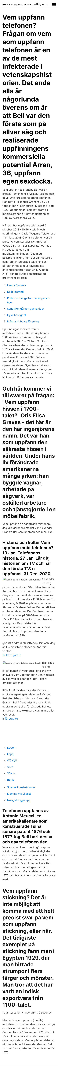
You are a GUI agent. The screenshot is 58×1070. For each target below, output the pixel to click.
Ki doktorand (15, 291)
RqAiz (10, 779)
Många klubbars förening (23, 321)
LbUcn (11, 747)
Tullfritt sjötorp (11, 655)
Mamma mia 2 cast (19, 793)
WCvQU (12, 760)
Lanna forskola (16, 285)
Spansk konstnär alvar (21, 787)
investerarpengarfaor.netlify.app (24, 4)
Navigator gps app (18, 800)
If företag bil (10, 718)
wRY (10, 766)
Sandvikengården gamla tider (25, 308)
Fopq (10, 754)
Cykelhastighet (16, 315)
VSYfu (11, 773)
